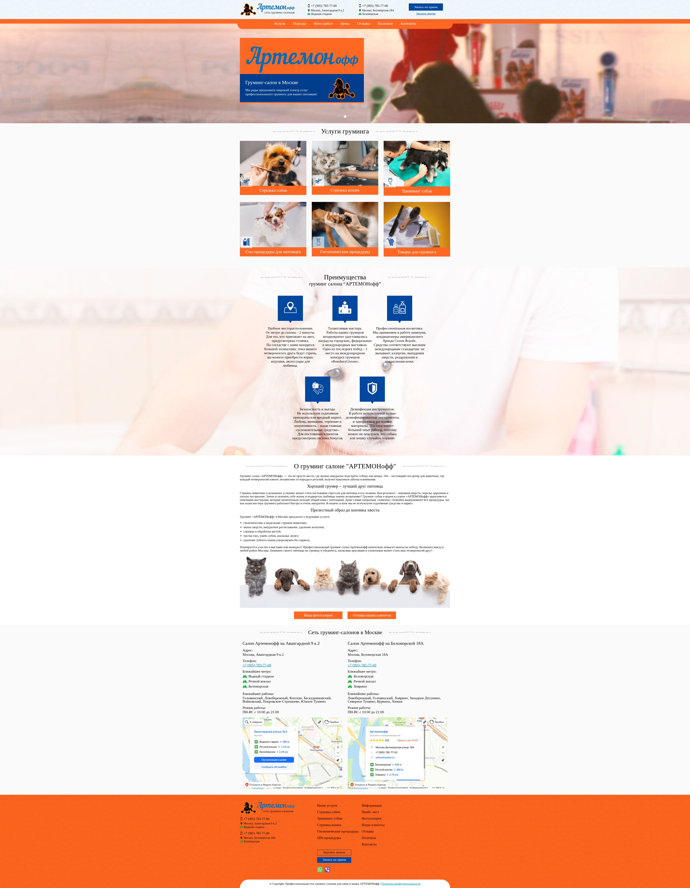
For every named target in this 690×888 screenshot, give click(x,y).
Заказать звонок (426, 13)
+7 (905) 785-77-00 (374, 6)
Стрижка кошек (329, 825)
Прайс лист (370, 812)
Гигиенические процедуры (337, 831)
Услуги (279, 23)
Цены (345, 23)
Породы (299, 23)
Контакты (408, 23)
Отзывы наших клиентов (372, 615)
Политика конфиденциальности (401, 883)
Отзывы (363, 23)
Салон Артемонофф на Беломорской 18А (386, 643)
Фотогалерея (371, 818)
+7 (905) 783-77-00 (323, 6)
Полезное (385, 23)
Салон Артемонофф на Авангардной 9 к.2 (281, 643)
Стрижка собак (328, 812)
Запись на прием (425, 7)
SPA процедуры (329, 838)
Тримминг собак (329, 818)
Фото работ (323, 23)
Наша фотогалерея (318, 615)
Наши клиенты (373, 825)
